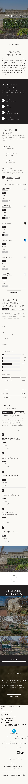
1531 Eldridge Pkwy (6, 207)
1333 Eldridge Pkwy (7, 275)
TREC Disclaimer (20, 745)
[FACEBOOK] (7, 759)
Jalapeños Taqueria (6, 188)
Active (5, 180)
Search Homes (14, 44)
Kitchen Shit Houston (7, 257)
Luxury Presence (14, 768)
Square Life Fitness (6, 223)
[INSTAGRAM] (10, 759)
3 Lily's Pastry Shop (6, 240)
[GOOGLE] (21, 759)
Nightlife (17, 180)
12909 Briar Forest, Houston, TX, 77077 (10, 514)
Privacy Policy (21, 775)
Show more (14, 292)
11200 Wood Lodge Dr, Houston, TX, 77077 (11, 532)
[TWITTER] (17, 759)
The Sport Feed (5, 273)
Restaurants (10, 177)
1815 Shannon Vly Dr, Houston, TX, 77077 (10, 495)
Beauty (11, 180)
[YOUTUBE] (14, 759)
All (4, 177)
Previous (3, 559)
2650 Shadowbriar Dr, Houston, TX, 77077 (11, 439)
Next (25, 559)
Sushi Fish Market (6, 205)
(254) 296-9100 (9, 720)
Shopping (18, 177)
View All (14, 659)
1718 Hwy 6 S (5, 190)
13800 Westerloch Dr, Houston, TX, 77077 (11, 458)
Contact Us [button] (14, 696)
